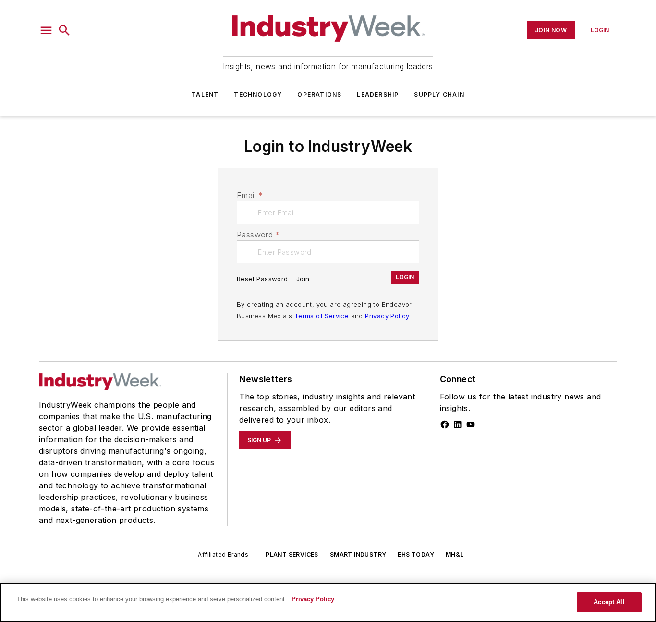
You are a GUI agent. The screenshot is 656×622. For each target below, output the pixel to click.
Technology (258, 94)
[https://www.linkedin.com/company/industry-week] (457, 424)
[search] (64, 30)
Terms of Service (321, 316)
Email (250, 195)
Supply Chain (439, 94)
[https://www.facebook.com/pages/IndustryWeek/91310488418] (444, 424)
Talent (205, 94)
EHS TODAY (416, 554)
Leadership (378, 94)
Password (258, 234)
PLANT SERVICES (292, 554)
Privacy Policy (387, 316)
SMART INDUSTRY (358, 554)
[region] (328, 602)
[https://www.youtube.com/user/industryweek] (470, 424)
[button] (46, 30)
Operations (319, 94)
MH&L (455, 554)
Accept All (609, 602)
